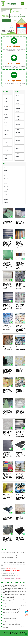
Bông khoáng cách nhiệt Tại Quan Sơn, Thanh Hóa (7, 390)
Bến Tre (5, 122)
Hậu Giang (6, 145)
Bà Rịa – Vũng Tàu (6, 131)
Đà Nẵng (5, 183)
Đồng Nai (5, 114)
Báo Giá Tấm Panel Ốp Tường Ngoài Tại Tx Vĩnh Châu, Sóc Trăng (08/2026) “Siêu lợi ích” (20, 265)
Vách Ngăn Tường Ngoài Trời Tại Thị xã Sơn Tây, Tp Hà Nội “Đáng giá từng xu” (19, 244)
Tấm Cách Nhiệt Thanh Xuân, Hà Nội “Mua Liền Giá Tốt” (7, 221)
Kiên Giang (6, 153)
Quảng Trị (6, 178)
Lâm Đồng (6, 103)
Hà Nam (17, 156)
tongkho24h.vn (18, 578)
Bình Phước (6, 109)
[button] (22, 3)
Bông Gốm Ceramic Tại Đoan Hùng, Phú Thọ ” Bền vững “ (20, 221)
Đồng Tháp (6, 137)
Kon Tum (5, 98)
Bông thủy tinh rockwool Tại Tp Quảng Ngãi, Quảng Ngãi (20, 369)
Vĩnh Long (6, 134)
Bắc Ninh (18, 151)
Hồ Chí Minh (6, 119)
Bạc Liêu (5, 155)
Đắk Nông (6, 106)
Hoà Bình (18, 140)
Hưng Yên (18, 137)
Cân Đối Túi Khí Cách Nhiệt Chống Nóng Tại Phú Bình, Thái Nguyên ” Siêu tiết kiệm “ (7, 244)
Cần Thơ (5, 139)
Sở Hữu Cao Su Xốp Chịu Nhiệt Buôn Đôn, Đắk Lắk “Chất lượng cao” (7, 539)
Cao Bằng (18, 105)
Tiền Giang (6, 127)
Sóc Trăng (6, 150)
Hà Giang (18, 108)
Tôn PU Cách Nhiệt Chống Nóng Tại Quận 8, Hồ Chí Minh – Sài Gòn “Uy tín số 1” (20, 328)
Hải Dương (18, 145)
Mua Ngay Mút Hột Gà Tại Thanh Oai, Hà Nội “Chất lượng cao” (7, 476)
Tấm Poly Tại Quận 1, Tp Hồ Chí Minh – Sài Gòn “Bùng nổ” (7, 327)
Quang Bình (6, 175)
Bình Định (5, 191)
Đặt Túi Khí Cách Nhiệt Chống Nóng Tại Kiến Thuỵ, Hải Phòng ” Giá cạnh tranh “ (20, 434)
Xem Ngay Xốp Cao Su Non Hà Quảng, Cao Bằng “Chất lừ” (20, 454)
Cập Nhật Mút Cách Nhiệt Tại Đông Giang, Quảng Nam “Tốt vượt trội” (7, 286)
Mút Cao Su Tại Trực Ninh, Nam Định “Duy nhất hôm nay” (7, 517)
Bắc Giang (18, 143)
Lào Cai (17, 100)
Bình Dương (6, 117)
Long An (5, 125)
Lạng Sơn (18, 116)
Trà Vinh (5, 142)
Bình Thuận (6, 202)
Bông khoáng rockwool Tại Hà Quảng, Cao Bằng (20, 348)
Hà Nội (17, 153)
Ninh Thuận (6, 199)
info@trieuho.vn (7, 578)
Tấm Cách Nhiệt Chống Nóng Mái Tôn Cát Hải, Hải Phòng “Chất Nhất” (7, 413)
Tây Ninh (5, 111)
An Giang (5, 147)
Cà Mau (5, 158)
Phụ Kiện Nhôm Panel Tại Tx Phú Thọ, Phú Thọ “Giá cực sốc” (20, 306)
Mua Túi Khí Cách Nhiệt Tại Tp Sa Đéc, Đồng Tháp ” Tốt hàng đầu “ (7, 307)
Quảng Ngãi (6, 189)
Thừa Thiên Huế (7, 181)
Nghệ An (5, 170)
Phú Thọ (17, 129)
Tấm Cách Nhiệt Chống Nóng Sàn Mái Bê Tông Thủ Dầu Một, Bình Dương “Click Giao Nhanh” (7, 371)
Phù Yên (5, 194)
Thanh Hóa (6, 167)
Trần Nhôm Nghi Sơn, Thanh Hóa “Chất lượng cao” (7, 348)
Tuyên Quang (18, 121)
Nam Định (18, 124)
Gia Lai (5, 95)
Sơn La (17, 103)
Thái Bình (18, 127)
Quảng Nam (6, 186)
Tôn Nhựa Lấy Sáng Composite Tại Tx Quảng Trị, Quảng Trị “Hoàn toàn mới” (20, 497)
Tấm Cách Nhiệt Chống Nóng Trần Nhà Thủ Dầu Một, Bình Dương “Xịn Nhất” (7, 265)
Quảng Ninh (18, 119)
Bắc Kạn (17, 111)
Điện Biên (18, 97)
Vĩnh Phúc (18, 148)
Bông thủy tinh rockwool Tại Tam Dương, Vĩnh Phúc (20, 517)
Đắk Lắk (5, 101)
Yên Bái (17, 113)
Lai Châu (17, 95)
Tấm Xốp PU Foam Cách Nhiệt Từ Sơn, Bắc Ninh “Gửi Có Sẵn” (7, 455)
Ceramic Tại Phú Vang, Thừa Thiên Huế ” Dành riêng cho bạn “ (7, 433)
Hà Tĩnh (5, 173)
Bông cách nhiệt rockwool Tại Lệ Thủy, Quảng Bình (7, 496)
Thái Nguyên (18, 135)
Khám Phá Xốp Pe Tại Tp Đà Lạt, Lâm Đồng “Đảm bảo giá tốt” (20, 412)
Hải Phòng (18, 132)
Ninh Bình (18, 159)
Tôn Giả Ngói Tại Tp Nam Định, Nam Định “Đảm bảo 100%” (20, 390)
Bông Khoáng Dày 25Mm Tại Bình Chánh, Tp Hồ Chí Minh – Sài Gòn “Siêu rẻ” (20, 476)
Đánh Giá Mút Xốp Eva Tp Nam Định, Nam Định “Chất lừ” (20, 538)
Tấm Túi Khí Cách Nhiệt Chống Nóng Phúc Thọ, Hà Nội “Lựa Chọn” (20, 286)
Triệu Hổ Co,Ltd (19, 634)
